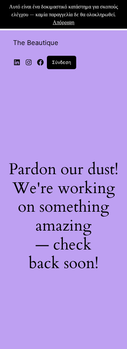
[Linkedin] (17, 62)
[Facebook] (40, 62)
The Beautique (35, 43)
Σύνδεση (61, 62)
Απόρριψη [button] (63, 22)
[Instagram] (29, 62)
